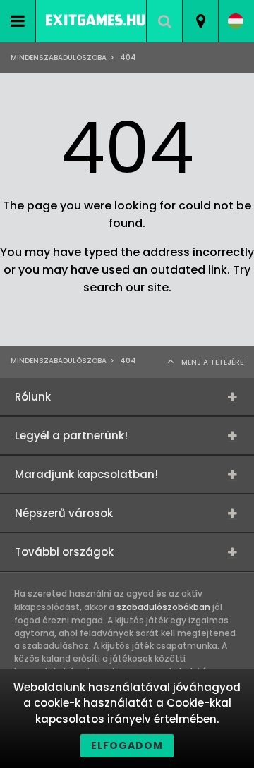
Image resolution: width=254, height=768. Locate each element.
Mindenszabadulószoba (59, 57)
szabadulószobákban (163, 607)
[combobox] (200, 21)
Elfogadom (127, 745)
